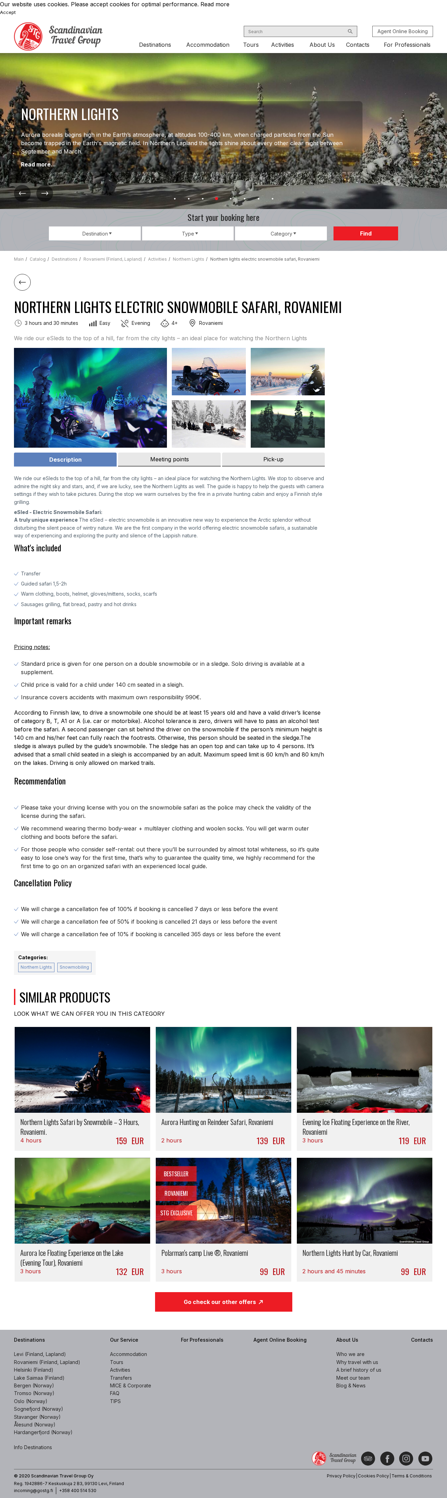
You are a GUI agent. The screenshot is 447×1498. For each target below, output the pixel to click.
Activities (282, 44)
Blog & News (351, 1385)
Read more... (38, 164)
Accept (8, 12)
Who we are (350, 1354)
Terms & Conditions (411, 1475)
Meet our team (353, 1378)
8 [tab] (272, 198)
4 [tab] (216, 198)
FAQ (114, 1393)
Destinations (155, 44)
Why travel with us (357, 1362)
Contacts (357, 44)
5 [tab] (230, 198)
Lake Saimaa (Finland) (39, 1378)
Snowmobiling (74, 967)
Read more (214, 4)
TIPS (115, 1401)
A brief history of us (358, 1370)
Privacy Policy (341, 1475)
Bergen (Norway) (34, 1385)
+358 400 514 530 (77, 1490)
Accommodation (207, 44)
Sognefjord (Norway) (38, 1409)
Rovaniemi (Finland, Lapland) (47, 1362)
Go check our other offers (220, 1301)
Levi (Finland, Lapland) (40, 1354)
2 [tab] (188, 198)
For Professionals (407, 44)
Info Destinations (33, 1447)
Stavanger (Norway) (37, 1417)
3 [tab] (202, 198)
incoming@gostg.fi (33, 1490)
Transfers (121, 1378)
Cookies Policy (373, 1475)
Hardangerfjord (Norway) (43, 1432)
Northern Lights (36, 967)
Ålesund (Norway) (35, 1425)
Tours (251, 44)
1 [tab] (174, 198)
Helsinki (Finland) (33, 1370)
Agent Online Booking (403, 31)
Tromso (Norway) (34, 1393)
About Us (322, 44)
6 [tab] (244, 198)
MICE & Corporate (130, 1385)
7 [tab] (258, 198)
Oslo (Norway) (30, 1401)
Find (366, 233)
